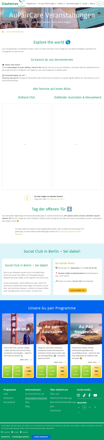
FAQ (27, 402)
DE (84, 407)
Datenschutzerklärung (61, 398)
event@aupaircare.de (55, 199)
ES (90, 407)
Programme (31, 4)
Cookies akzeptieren (41, 437)
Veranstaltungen (72, 4)
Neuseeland (9, 402)
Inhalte (16, 432)
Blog (92, 4)
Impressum (55, 410)
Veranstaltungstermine (36, 398)
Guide (84, 4)
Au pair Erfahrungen (47, 4)
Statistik (25, 432)
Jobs (52, 406)
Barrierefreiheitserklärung (62, 402)
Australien (8, 398)
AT (79, 407)
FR (95, 407)
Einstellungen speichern (20, 437)
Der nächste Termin (65, 263)
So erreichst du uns (34, 394)
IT (79, 413)
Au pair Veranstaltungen (15, 32)
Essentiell (7, 432)
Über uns (54, 394)
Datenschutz (5, 437)
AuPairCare (3, 31)
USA (6, 394)
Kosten (60, 4)
